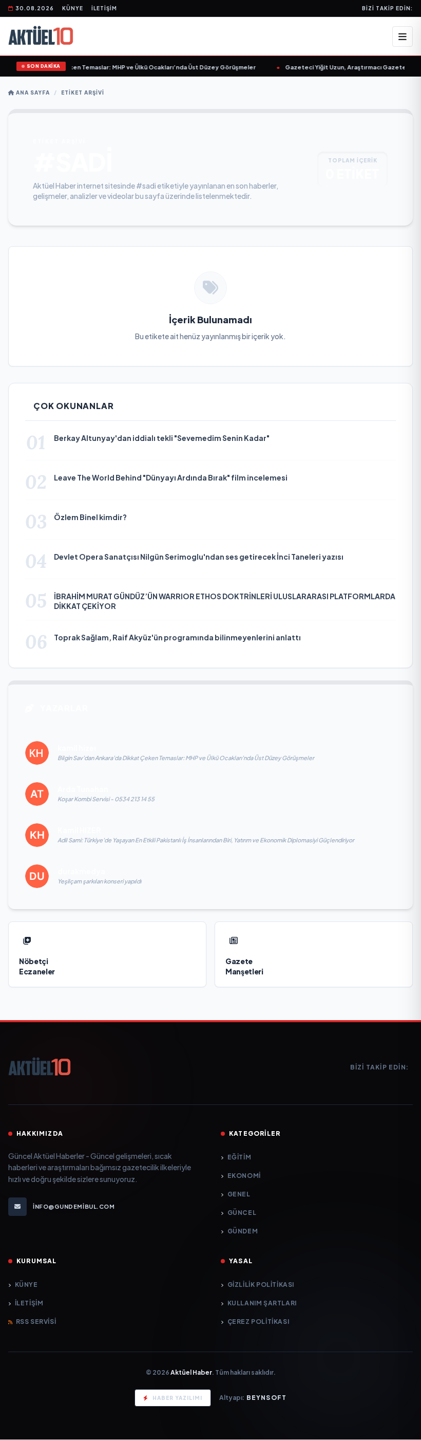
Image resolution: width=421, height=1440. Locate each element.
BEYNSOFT (266, 1397)
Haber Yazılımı (177, 1398)
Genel (239, 1194)
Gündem (242, 1231)
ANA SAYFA (32, 92)
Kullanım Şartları (262, 1303)
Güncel (241, 1212)
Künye (72, 8)
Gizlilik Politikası (260, 1284)
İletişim (104, 8)
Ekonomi (244, 1175)
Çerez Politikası (258, 1321)
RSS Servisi (36, 1321)
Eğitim (239, 1157)
